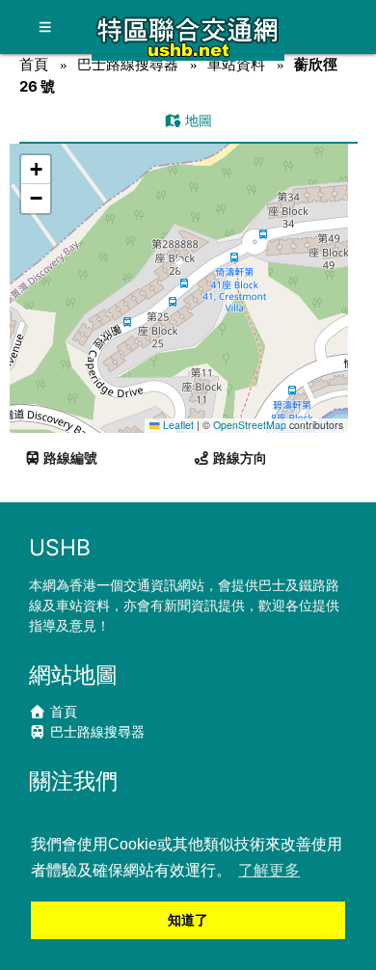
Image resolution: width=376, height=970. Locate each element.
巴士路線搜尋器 (127, 64)
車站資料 (236, 64)
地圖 (196, 120)
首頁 (33, 64)
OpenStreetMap (249, 425)
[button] (180, 269)
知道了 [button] (188, 920)
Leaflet (177, 425)
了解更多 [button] (269, 870)
